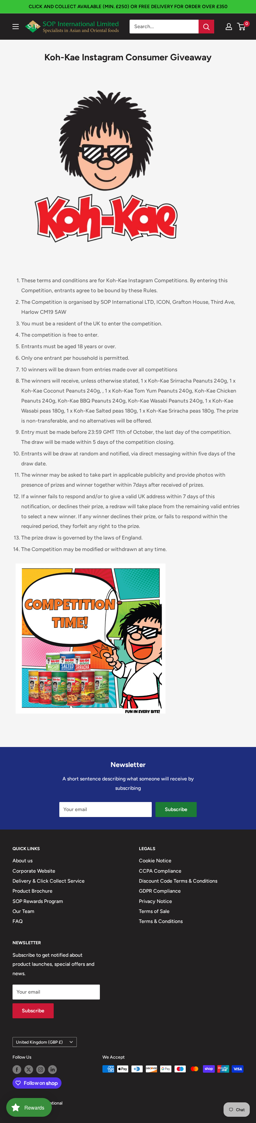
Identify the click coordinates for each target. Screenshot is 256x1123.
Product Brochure (32, 891)
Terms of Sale (154, 911)
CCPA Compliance (160, 871)
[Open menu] (15, 26)
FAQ (17, 921)
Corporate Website (33, 871)
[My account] (229, 26)
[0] (241, 26)
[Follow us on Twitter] (28, 1069)
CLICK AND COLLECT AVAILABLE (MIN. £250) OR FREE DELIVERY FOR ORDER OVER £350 (128, 6)
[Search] (206, 26)
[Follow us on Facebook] (16, 1069)
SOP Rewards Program (37, 901)
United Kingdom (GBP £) (39, 1042)
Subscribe (176, 809)
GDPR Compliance (160, 891)
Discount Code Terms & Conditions (178, 881)
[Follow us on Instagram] (40, 1069)
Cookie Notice (155, 861)
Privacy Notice (155, 901)
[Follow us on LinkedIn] (52, 1069)
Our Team (23, 911)
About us (22, 861)
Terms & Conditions (161, 921)
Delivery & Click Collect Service (48, 881)
